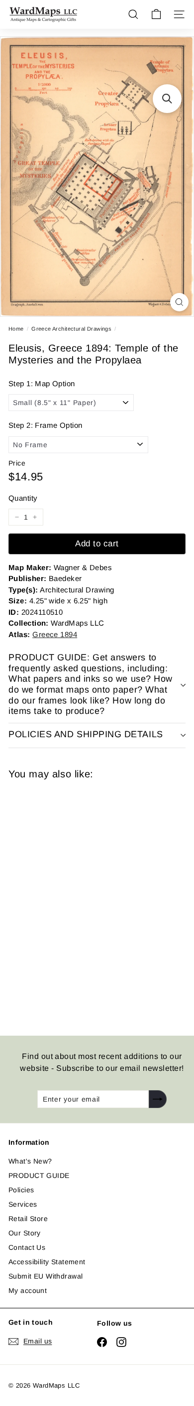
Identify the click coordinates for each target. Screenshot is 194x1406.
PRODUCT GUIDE (38, 1175)
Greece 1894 (54, 634)
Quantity (22, 498)
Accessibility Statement (47, 1262)
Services (22, 1204)
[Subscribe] (158, 1099)
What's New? (30, 1161)
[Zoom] (179, 302)
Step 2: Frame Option (45, 425)
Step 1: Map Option (41, 383)
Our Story (24, 1233)
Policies (21, 1190)
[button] (167, 98)
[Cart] (156, 14)
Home (16, 329)
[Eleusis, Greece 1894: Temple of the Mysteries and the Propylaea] (79, 901)
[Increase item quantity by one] (34, 517)
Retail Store (28, 1219)
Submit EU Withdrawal (45, 1276)
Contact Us (26, 1247)
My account (27, 1290)
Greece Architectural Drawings (71, 329)
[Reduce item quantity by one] (16, 517)
